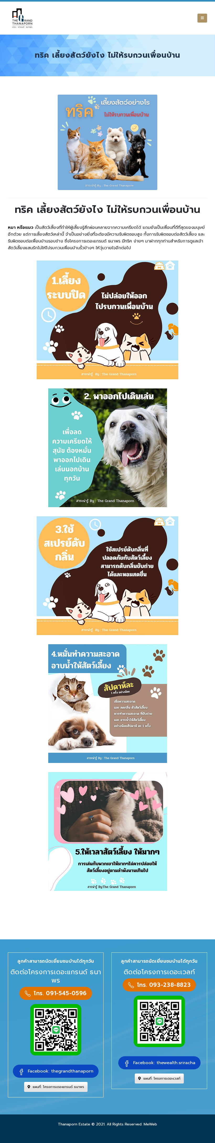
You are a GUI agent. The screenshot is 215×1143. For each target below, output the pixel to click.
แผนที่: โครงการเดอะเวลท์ (161, 1078)
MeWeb (150, 1124)
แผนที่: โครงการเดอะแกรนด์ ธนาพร (57, 1086)
